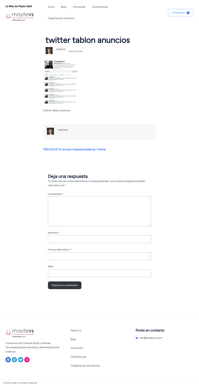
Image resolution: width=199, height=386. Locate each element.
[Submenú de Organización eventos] (75, 18)
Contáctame (178, 12)
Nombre (54, 232)
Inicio (51, 6)
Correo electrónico (60, 249)
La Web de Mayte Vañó (18, 6)
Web (50, 266)
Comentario (56, 194)
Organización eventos (60, 18)
